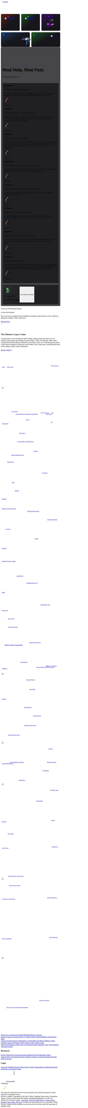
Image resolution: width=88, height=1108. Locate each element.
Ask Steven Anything (26, 294)
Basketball (27, 1035)
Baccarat (51, 748)
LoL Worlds (49, 414)
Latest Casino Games (36, 1043)
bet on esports (54, 365)
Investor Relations (26, 1055)
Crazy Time (48, 1045)
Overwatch (44, 472)
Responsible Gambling (42, 1067)
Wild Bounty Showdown (30, 725)
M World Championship (33, 511)
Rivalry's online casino (35, 642)
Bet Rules (53, 1067)
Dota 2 (28, 419)
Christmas (54, 666)
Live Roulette (31, 1041)
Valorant (35, 451)
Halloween (48, 666)
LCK (47, 412)
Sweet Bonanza (28, 707)
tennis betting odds (45, 604)
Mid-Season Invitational (32, 414)
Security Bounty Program (48, 1057)
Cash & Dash (39, 801)
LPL (53, 412)
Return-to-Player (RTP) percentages (45, 667)
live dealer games (54, 790)
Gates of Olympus (30, 679)
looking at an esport (44, 1000)
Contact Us (35, 1057)
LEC (42, 412)
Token (48, 1055)
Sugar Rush (32, 689)
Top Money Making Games (45, 1041)
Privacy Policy (29, 1067)
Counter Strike (29, 1037)
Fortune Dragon (37, 715)
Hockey (33, 1035)
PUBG (36, 538)
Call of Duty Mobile (52, 519)
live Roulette (45, 770)
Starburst (55, 1045)
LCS (45, 412)
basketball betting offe (31, 583)
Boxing (39, 1035)
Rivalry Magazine (39, 1055)
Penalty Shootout (38, 1045)
